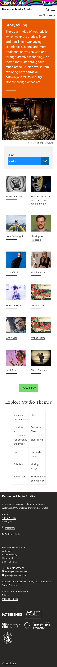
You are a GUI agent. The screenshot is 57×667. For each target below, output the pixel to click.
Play (33, 415)
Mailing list (7, 521)
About (5, 514)
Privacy (5, 595)
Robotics (18, 464)
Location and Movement (19, 430)
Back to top (10, 662)
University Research (36, 454)
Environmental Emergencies (38, 478)
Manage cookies (10, 598)
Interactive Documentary (20, 417)
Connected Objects (36, 429)
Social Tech (19, 476)
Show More (28, 388)
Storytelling (37, 439)
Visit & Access (9, 517)
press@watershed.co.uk (16, 575)
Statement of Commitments (15, 591)
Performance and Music (20, 441)
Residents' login (12, 534)
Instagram (10, 527)
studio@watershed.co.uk (17, 571)
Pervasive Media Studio (17, 9)
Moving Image (35, 466)
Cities (16, 452)
